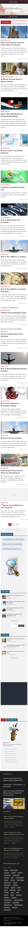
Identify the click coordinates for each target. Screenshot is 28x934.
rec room (6, 873)
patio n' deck (13, 870)
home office (7, 885)
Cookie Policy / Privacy (12, 922)
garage (15, 882)
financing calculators (10, 751)
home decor (7, 882)
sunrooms (7, 907)
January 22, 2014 (23, 93)
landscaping (16, 902)
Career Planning (7, 549)
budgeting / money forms (11, 759)
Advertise (14, 923)
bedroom (6, 897)
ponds (19, 887)
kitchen (6, 870)
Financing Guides (17, 544)
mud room (12, 890)
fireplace (15, 885)
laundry (6, 880)
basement (18, 895)
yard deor (14, 907)
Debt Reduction (19, 539)
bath (12, 877)
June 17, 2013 (24, 236)
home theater (19, 877)
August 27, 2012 (23, 268)
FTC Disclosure (7, 923)
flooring (12, 880)
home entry (7, 910)
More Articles (14, 620)
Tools (19, 549)
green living (7, 875)
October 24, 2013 (22, 130)
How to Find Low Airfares (11, 438)
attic (19, 890)
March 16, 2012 (23, 303)
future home (20, 880)
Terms (19, 922)
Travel (14, 549)
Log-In (5, 924)
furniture (20, 873)
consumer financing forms (11, 749)
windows (6, 877)
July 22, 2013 (24, 166)
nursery (6, 895)
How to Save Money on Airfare (13, 257)
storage (6, 887)
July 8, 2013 (24, 199)
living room (7, 902)
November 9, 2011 (22, 382)
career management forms (11, 762)
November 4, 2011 (22, 417)
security (6, 892)
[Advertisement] (14, 697)
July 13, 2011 (24, 450)
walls (17, 892)
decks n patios (8, 905)
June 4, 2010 (24, 519)
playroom (14, 897)
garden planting (18, 900)
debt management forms (11, 757)
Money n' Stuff (7, 544)
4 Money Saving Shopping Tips (13, 313)
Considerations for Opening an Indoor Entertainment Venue (14, 615)
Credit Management (8, 539)
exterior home (8, 900)
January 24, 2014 (23, 58)
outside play (16, 875)
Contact (19, 923)
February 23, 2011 (22, 484)
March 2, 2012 (23, 324)
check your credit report (10, 755)
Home (4, 922)
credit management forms (11, 753)
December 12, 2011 (22, 348)
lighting (13, 887)
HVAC (12, 892)
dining (5, 890)
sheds (12, 895)
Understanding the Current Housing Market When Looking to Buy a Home (16, 645)
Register (10, 924)
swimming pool (18, 905)
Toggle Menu (13, 2)
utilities (13, 873)
